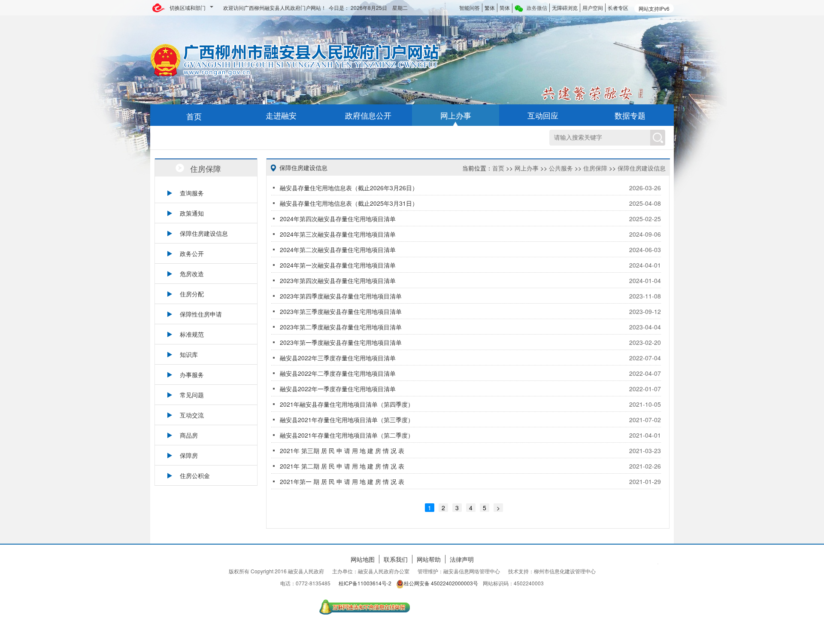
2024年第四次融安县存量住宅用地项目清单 (338, 218)
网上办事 (527, 168)
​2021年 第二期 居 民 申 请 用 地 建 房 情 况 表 (342, 466)
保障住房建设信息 (204, 233)
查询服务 (192, 193)
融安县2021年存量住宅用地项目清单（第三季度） (347, 419)
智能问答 (469, 7)
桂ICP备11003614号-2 (365, 583)
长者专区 (618, 7)
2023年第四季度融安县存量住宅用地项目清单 (341, 296)
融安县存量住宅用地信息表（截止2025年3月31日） (349, 203)
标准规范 (192, 334)
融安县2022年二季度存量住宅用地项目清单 (338, 373)
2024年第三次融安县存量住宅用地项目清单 (338, 234)
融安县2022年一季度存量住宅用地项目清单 (338, 388)
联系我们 (396, 559)
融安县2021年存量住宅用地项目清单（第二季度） (347, 435)
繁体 (490, 7)
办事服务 (192, 374)
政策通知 (192, 213)
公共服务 (561, 168)
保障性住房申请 (201, 314)
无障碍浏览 (565, 7)
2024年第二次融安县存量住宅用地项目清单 (338, 249)
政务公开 (192, 253)
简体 (505, 7)
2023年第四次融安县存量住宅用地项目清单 (338, 280)
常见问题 (192, 394)
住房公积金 (195, 475)
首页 (498, 168)
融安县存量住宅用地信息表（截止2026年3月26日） (349, 187)
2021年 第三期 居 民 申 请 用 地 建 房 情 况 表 (342, 450)
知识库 (189, 354)
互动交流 (192, 415)
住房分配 (192, 293)
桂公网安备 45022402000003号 (441, 583)
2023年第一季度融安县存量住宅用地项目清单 (341, 342)
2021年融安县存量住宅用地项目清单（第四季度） (347, 404)
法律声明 (462, 559)
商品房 (189, 435)
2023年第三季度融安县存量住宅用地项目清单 (341, 311)
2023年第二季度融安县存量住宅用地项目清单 (341, 327)
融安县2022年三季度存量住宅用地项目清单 (338, 357)
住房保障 (595, 168)
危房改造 (192, 273)
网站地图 (363, 559)
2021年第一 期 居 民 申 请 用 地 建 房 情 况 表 (342, 481)
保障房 (189, 455)
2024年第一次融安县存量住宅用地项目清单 (338, 265)
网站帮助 (429, 559)
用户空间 (592, 7)
